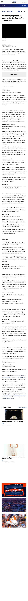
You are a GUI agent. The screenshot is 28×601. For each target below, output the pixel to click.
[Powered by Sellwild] (24, 482)
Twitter (3, 377)
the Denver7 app (21, 377)
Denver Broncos (7, 11)
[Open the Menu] (2, 2)
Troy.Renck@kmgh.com (8, 398)
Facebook (22, 375)
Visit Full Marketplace (22, 407)
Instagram (7, 377)
